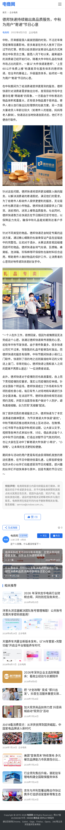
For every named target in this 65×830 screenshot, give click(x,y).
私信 (58, 535)
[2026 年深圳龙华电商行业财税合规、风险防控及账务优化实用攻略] (12, 597)
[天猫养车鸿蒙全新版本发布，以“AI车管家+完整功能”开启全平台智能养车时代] (32, 655)
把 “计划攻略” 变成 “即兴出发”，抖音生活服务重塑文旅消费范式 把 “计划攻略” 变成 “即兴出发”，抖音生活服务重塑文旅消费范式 (43, 692)
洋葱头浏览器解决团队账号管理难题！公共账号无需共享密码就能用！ (32, 612)
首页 (4, 12)
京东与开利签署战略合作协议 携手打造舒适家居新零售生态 (42, 792)
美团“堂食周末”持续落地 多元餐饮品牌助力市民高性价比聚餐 (42, 757)
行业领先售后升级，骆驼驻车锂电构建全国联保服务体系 (42, 775)
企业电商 (33, 32)
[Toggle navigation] (59, 4)
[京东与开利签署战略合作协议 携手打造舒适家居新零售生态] (12, 795)
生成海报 (12, 527)
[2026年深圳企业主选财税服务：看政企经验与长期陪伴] (12, 677)
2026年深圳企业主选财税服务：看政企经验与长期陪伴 (41, 674)
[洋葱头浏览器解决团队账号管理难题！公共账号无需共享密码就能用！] (32, 624)
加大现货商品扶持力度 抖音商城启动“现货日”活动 (43, 709)
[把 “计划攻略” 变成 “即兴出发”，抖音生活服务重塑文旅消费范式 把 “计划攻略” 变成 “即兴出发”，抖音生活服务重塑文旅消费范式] (12, 694)
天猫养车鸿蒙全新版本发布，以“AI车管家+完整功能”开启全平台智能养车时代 (32, 643)
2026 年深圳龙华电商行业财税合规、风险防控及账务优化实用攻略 (42, 595)
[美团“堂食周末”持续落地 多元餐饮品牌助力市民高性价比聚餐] (12, 760)
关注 (45, 535)
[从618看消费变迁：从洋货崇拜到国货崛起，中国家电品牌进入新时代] (32, 738)
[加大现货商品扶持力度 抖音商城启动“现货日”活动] (12, 711)
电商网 (5, 32)
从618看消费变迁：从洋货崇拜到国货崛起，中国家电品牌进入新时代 (31, 726)
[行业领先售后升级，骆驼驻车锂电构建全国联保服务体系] (12, 777)
